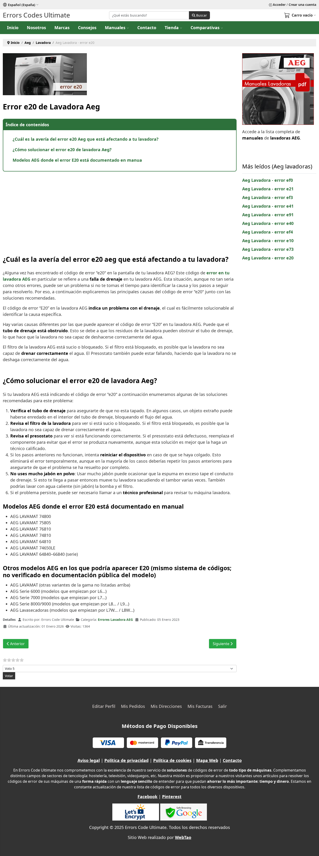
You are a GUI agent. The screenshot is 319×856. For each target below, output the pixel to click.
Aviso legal (89, 760)
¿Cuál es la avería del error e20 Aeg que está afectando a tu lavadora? (86, 139)
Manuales (115, 27)
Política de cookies (172, 760)
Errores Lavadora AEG (115, 619)
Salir (222, 706)
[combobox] (149, 15)
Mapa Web (207, 760)
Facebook (147, 796)
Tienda (172, 27)
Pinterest (171, 796)
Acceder (279, 4)
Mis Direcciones (166, 706)
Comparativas (205, 27)
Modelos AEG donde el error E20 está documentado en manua (77, 160)
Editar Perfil (103, 706)
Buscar (201, 15)
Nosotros (36, 27)
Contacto (146, 27)
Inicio (12, 27)
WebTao (183, 837)
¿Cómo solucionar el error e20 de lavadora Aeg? (62, 149)
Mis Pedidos (133, 706)
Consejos (87, 27)
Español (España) (21, 5)
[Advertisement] (120, 208)
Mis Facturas (200, 706)
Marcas (62, 27)
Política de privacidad (126, 760)
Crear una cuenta (302, 4)
